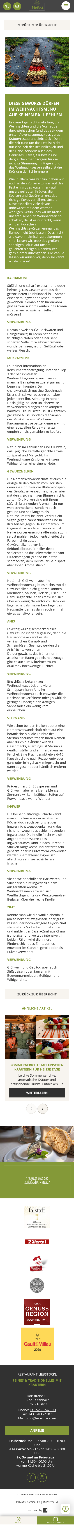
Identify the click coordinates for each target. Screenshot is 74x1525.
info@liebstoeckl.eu (41, 1418)
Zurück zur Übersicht (37, 25)
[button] (65, 5)
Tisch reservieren (55, 1522)
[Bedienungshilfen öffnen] (65, 1509)
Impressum (50, 1502)
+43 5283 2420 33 (43, 1410)
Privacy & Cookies (28, 1502)
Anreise (37, 1430)
